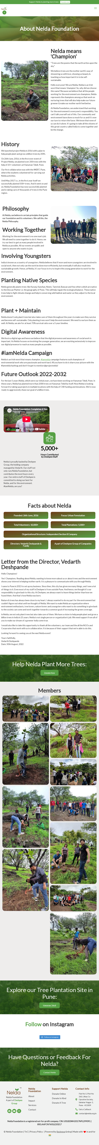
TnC (26, 1131)
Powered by (55, 1131)
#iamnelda (45, 359)
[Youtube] (14, 1111)
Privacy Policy (36, 1131)
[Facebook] (9, 1111)
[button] (95, 8)
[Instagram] (19, 1111)
